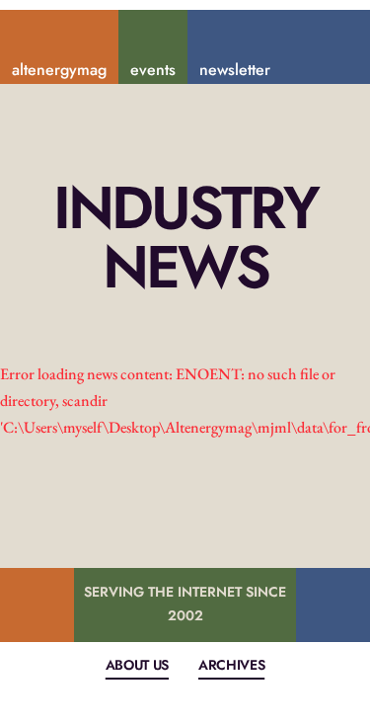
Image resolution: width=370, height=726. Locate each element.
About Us (137, 665)
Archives (231, 665)
